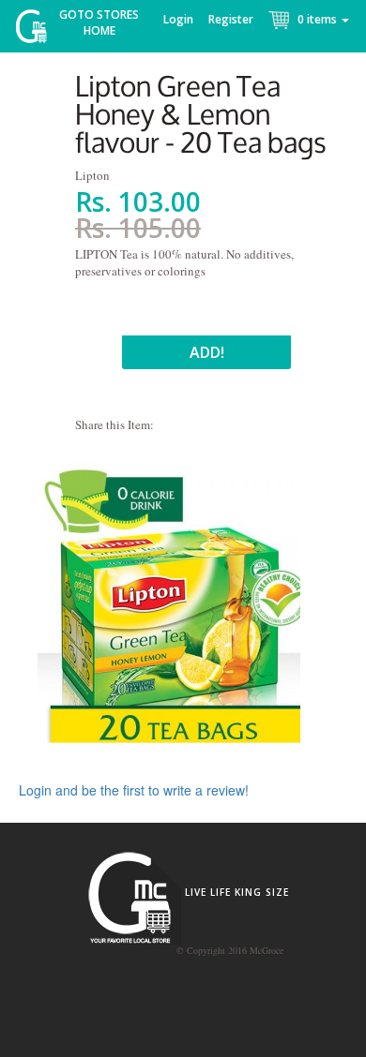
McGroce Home (38, 30)
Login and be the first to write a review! (134, 790)
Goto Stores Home (99, 22)
